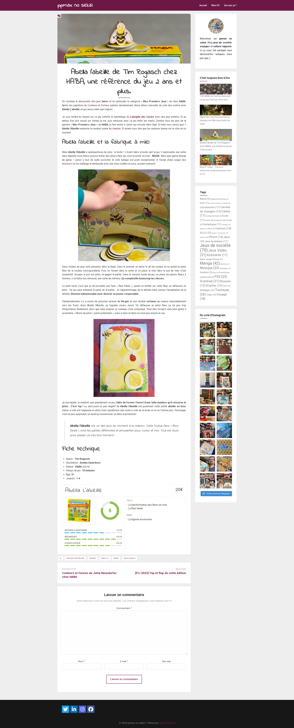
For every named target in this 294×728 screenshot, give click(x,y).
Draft (218, 216)
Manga (210, 263)
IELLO (205, 232)
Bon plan (212, 203)
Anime (205, 199)
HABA (116, 558)
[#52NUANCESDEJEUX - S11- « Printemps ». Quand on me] (207, 346)
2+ (61, 558)
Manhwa (224, 264)
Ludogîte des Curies (142, 116)
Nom (81, 661)
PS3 (221, 277)
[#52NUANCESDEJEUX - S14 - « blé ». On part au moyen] (207, 329)
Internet (204, 237)
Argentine (216, 199)
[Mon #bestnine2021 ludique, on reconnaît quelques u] (207, 480)
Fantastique (212, 224)
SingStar (214, 285)
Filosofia (226, 225)
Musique (209, 268)
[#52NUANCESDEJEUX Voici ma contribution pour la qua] (224, 430)
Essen (209, 220)
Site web (166, 661)
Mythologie (225, 269)
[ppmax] (74, 709)
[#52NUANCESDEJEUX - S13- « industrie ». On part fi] (224, 329)
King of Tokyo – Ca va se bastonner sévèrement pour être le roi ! (215, 170)
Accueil (203, 5)
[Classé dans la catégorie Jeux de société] (58, 15)
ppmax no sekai (75, 5)
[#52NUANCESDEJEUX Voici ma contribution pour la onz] (224, 346)
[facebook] (90, 709)
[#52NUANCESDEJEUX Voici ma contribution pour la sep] (207, 413)
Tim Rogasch (129, 558)
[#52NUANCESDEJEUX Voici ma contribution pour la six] (224, 413)
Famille (105, 558)
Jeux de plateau (216, 241)
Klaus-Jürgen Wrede (211, 259)
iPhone (216, 237)
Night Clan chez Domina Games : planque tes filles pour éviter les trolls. (215, 120)
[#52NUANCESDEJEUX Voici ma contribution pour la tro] (207, 447)
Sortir (226, 286)
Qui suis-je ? (230, 5)
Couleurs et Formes (98, 105)
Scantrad (209, 281)
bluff (203, 203)
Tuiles (211, 294)
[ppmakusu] (65, 709)
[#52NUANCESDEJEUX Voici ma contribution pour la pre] (224, 480)
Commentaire (124, 608)
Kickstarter (217, 255)
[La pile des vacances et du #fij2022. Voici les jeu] (207, 380)
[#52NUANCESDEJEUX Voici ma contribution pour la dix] (207, 363)
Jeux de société (215, 248)
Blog (225, 199)
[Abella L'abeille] (79, 510)
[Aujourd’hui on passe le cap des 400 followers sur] (224, 447)
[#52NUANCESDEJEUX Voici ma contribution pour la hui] (224, 396)
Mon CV (215, 5)
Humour (223, 228)
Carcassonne (210, 207)
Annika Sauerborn (75, 558)
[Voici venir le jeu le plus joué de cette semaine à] (224, 363)
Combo (210, 216)
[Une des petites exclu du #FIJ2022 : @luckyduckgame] (207, 396)
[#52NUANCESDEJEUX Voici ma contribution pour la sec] (207, 464)
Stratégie (207, 290)
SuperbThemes (167, 722)
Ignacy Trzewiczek (220, 233)
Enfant (92, 558)
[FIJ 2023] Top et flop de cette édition (160, 573)
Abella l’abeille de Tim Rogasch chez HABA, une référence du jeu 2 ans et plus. (216, 146)
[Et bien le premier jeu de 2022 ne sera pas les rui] (224, 464)
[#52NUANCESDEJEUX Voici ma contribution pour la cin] (207, 430)
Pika (216, 273)
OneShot (206, 272)
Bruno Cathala (223, 203)
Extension (219, 220)
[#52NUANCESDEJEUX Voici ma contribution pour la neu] (224, 380)
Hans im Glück (207, 229)
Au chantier (115, 128)
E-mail (124, 661)
